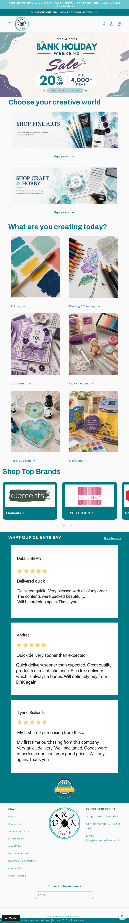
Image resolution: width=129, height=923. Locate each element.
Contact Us (14, 824)
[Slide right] (71, 525)
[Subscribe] (90, 895)
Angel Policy (15, 846)
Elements (13, 513)
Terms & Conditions (19, 831)
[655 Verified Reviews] (64, 800)
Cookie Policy (15, 868)
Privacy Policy (16, 839)
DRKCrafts (59, 916)
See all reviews (112, 538)
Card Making (19, 383)
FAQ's (11, 817)
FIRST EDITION (77, 513)
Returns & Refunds (18, 853)
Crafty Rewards (17, 876)
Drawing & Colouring (82, 306)
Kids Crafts (76, 460)
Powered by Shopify (73, 916)
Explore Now (62, 156)
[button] (10, 24)
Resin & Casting (21, 460)
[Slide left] (57, 525)
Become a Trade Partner (22, 861)
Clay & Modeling (79, 383)
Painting (16, 306)
